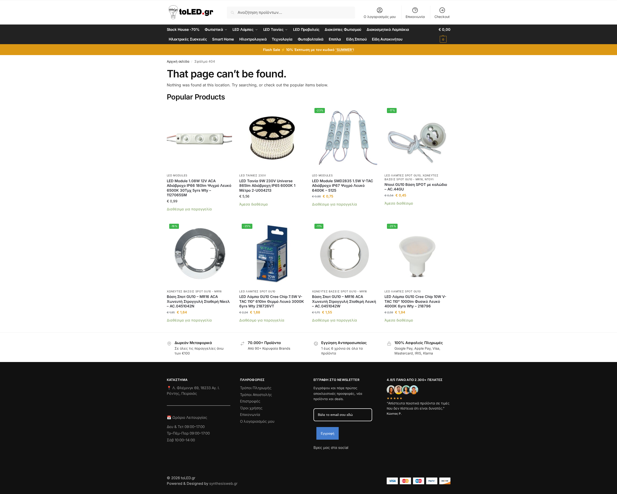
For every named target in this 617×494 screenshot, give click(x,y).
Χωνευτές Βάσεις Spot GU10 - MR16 (194, 291)
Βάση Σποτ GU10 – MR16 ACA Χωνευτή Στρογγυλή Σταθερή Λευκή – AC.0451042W (344, 301)
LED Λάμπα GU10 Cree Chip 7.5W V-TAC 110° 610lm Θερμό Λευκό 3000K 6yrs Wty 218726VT (271, 301)
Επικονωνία (250, 414)
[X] (343, 456)
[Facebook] (315, 456)
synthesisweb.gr (223, 483)
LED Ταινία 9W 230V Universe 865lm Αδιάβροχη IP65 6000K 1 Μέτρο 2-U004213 (267, 186)
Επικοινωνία (415, 17)
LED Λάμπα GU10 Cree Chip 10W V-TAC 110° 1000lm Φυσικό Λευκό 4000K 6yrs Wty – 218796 (415, 301)
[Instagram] (326, 456)
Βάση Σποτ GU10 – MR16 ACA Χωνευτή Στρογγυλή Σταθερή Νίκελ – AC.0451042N (198, 301)
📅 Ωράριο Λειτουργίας (187, 417)
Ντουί (429, 179)
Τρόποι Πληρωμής (256, 388)
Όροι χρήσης (251, 408)
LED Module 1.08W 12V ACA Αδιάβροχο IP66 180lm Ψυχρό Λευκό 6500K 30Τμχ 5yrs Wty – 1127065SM (199, 188)
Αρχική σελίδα (178, 61)
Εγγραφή (327, 433)
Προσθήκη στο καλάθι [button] (199, 216)
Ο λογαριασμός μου (380, 17)
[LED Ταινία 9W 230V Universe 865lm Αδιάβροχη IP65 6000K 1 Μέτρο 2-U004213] (272, 138)
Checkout (442, 17)
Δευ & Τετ (175, 426)
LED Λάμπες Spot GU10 (403, 175)
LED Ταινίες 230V (252, 175)
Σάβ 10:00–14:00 (181, 440)
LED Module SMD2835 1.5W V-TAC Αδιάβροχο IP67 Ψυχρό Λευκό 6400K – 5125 (342, 186)
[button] (444, 34)
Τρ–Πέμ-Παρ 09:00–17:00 (188, 433)
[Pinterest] (361, 456)
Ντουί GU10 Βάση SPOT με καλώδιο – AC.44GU (416, 187)
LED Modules (177, 175)
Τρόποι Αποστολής (256, 394)
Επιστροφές (250, 401)
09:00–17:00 (194, 426)
